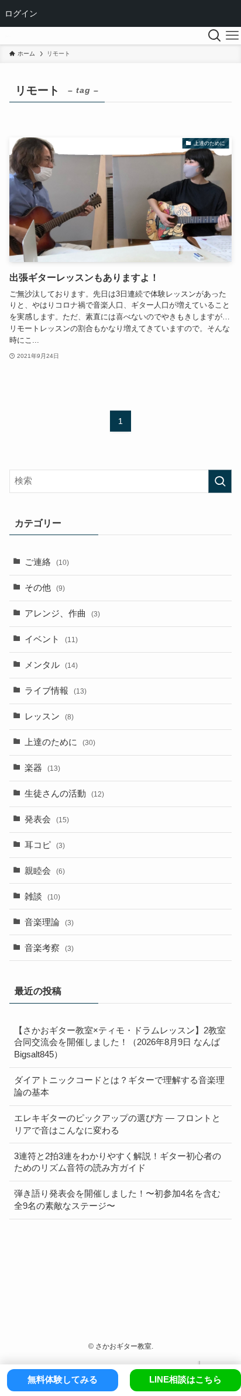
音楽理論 (49, 922)
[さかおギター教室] (8, 35)
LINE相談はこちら (185, 1379)
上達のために (60, 742)
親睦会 (45, 870)
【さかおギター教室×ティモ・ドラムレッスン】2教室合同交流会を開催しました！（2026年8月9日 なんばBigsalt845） (120, 1043)
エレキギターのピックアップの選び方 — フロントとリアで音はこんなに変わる (117, 1124)
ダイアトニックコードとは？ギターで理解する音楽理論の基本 (119, 1086)
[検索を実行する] (220, 481)
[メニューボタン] (232, 35)
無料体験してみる (62, 1379)
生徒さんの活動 (64, 793)
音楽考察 (49, 948)
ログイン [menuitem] (21, 13)
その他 (45, 587)
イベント (51, 639)
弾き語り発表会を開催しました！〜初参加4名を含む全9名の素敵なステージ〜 (117, 1200)
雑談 (42, 896)
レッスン (49, 716)
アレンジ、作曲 (62, 613)
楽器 (42, 768)
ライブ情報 (56, 690)
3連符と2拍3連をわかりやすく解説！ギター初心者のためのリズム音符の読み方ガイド (117, 1162)
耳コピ (45, 845)
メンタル (51, 665)
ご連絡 (47, 562)
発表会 (47, 819)
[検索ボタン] (214, 35)
